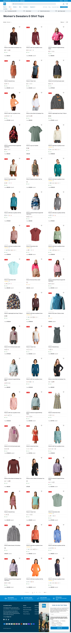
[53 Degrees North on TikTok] (8, 619)
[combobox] (34, 4)
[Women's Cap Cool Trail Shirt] (35, 134)
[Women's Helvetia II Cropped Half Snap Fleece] (57, 36)
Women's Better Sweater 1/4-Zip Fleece (12, 545)
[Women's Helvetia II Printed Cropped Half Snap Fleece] (13, 134)
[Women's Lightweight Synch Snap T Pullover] (57, 102)
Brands (61, 0)
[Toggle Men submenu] (11, 7)
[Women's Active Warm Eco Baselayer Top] (13, 36)
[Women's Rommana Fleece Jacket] (35, 268)
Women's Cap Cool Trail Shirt (32, 145)
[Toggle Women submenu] (17, 7)
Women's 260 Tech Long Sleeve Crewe (34, 47)
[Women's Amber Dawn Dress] (57, 401)
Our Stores (37, 607)
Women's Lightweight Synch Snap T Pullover (57, 113)
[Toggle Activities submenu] (8, 9)
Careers (36, 609)
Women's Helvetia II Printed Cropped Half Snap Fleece (12, 146)
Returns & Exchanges (27, 609)
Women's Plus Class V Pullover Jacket (56, 313)
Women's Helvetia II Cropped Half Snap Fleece (56, 48)
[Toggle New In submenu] (7, 7)
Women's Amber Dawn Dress (54, 412)
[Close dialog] (69, 604)
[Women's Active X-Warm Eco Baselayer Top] (35, 467)
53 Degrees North (8, 628)
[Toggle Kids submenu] (21, 7)
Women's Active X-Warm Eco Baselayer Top (35, 478)
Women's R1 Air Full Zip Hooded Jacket (56, 81)
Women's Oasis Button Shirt (10, 179)
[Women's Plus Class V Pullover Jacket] (57, 302)
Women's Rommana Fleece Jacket (33, 279)
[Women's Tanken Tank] (35, 69)
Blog (50, 7)
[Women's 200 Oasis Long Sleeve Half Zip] (13, 201)
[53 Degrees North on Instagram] (6, 619)
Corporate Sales (55, 7)
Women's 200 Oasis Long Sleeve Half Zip (12, 212)
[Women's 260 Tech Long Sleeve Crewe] (35, 36)
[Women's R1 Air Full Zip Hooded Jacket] (57, 69)
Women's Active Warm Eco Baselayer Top (12, 47)
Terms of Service (26, 613)
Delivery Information (27, 607)
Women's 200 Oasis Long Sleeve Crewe (56, 145)
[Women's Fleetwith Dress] (13, 69)
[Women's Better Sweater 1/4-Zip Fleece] (13, 534)
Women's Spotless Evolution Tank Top (34, 179)
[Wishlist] (65, 4)
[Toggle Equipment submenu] (35, 7)
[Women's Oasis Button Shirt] (13, 167)
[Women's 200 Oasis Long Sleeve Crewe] (57, 134)
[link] (26, 592)
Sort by (4, 22)
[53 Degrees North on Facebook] (4, 619)
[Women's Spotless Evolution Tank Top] (35, 167)
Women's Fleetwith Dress (9, 81)
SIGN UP (59, 628)
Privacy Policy (26, 611)
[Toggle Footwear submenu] (28, 7)
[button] (67, 4)
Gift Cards (66, 0)
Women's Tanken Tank (31, 81)
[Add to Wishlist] (19, 27)
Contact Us (37, 613)
